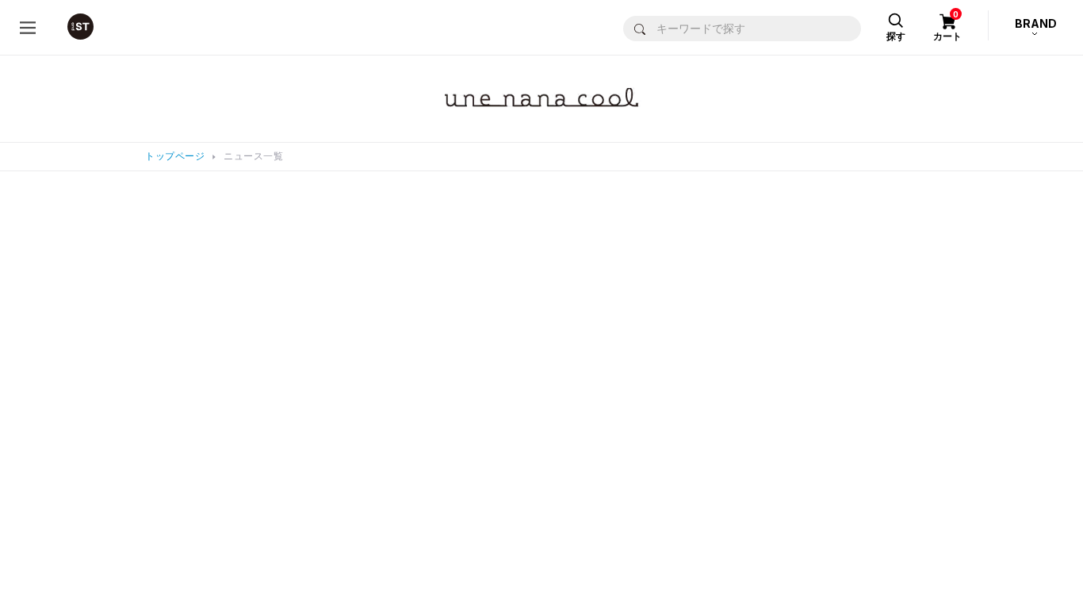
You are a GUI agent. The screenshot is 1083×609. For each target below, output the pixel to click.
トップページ (175, 156)
